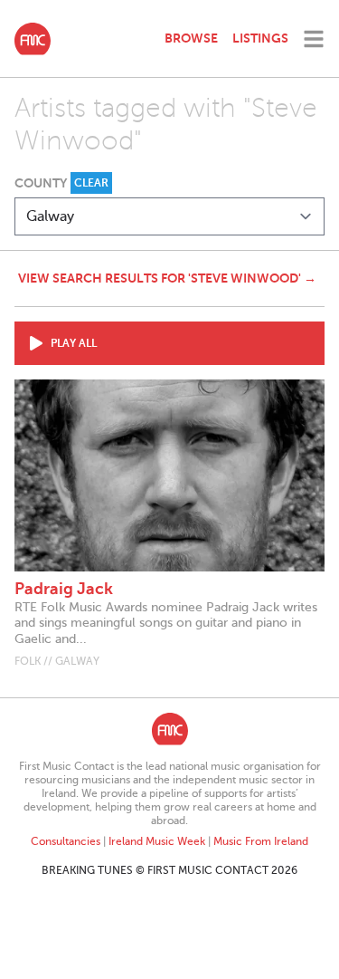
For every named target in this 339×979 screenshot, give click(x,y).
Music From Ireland (260, 841)
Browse (191, 38)
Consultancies (65, 841)
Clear (91, 183)
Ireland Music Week (156, 841)
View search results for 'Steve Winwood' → (167, 278)
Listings (260, 38)
